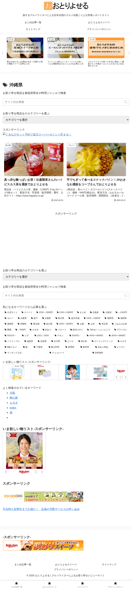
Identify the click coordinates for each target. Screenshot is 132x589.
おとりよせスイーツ (66, 564)
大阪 (12, 392)
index (13, 407)
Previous (2, 53)
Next (129, 53)
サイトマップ (109, 564)
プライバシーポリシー (66, 569)
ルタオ (14, 402)
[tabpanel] (25, 52)
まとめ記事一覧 (22, 564)
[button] (126, 102)
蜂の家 (14, 397)
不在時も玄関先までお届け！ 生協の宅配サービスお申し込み (41, 509)
